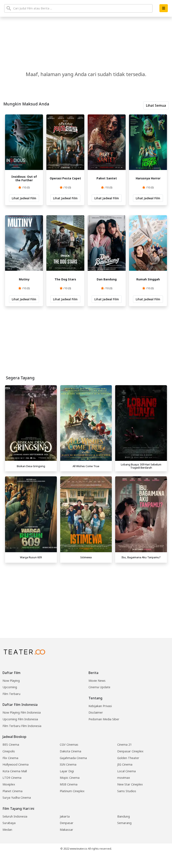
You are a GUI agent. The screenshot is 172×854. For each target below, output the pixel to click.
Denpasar (66, 823)
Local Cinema (126, 771)
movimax (123, 778)
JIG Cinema (124, 764)
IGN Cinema (68, 764)
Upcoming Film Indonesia (20, 719)
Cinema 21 (124, 744)
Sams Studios (126, 791)
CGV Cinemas (69, 744)
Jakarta (65, 816)
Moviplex (9, 784)
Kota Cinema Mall (15, 771)
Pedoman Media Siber (104, 719)
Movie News (97, 681)
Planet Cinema (12, 791)
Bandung (123, 816)
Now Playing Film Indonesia (22, 712)
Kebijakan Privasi (100, 706)
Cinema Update (99, 687)
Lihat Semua (156, 105)
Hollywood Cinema (16, 764)
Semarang (124, 823)
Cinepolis (9, 751)
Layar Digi (67, 771)
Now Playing (11, 681)
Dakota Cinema (70, 751)
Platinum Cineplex (72, 791)
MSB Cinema (68, 784)
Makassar (66, 830)
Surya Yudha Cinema (17, 798)
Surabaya (9, 823)
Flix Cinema (10, 758)
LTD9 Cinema (12, 778)
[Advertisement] (86, 594)
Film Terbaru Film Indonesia (22, 726)
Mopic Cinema (69, 778)
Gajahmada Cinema (73, 758)
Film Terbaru (11, 694)
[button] (163, 8)
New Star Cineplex (130, 784)
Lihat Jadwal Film (24, 198)
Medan (7, 830)
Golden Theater (128, 758)
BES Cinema (11, 744)
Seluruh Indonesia (15, 816)
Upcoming (10, 687)
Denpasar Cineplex (130, 751)
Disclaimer (96, 712)
